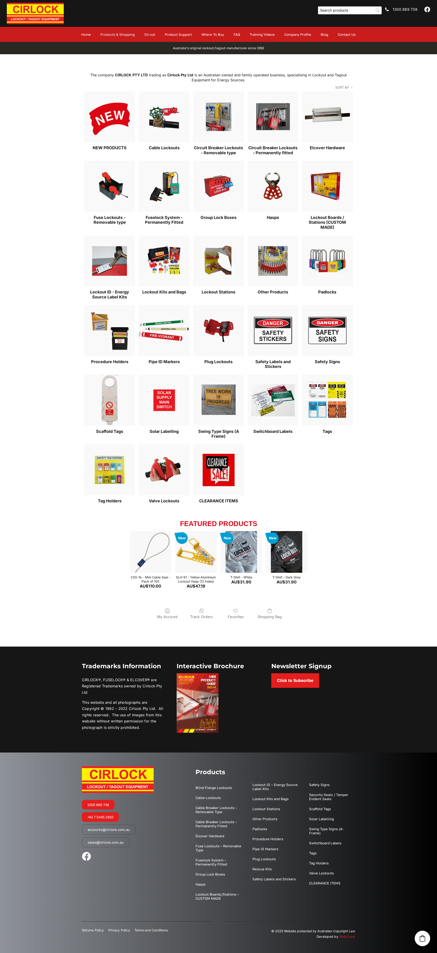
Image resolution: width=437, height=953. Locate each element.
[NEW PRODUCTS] (109, 116)
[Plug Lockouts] (218, 330)
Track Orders (201, 616)
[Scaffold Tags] (109, 400)
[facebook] (427, 9)
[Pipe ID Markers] (164, 330)
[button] (422, 938)
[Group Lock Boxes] (218, 186)
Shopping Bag (270, 616)
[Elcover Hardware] (327, 116)
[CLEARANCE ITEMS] (218, 469)
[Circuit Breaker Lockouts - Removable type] (218, 116)
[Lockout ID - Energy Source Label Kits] (109, 261)
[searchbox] (350, 10)
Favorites (236, 616)
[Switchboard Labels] (273, 400)
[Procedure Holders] (109, 330)
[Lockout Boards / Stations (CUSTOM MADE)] (327, 186)
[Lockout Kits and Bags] (164, 261)
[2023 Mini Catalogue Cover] (197, 675)
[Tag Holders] (109, 469)
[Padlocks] (327, 261)
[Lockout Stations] (218, 261)
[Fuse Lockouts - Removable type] (109, 186)
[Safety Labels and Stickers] (273, 330)
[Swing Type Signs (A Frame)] (218, 400)
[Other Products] (273, 261)
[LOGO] (35, 4)
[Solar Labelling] (164, 400)
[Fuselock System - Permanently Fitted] (164, 186)
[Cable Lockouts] (164, 116)
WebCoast (347, 936)
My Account (167, 616)
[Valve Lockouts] (164, 469)
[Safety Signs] (327, 330)
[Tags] (327, 400)
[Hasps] (273, 186)
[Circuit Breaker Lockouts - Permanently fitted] (273, 116)
